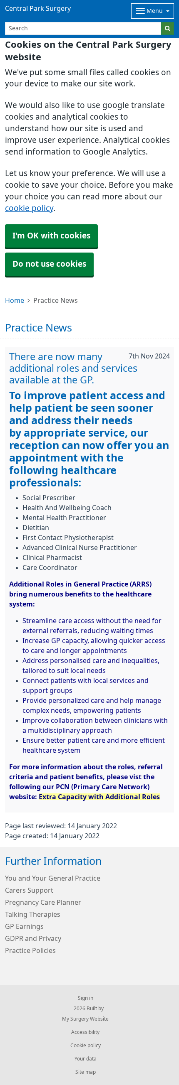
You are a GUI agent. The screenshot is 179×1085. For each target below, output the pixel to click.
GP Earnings (24, 926)
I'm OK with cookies (51, 236)
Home (14, 300)
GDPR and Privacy (33, 938)
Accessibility (85, 1032)
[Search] (167, 28)
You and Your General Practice (52, 878)
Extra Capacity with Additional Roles (99, 796)
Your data (86, 1058)
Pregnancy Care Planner (43, 902)
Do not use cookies (49, 264)
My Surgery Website (85, 1018)
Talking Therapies (32, 914)
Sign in (85, 998)
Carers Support (29, 890)
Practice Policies (30, 950)
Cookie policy (85, 1045)
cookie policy (29, 208)
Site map (85, 1072)
